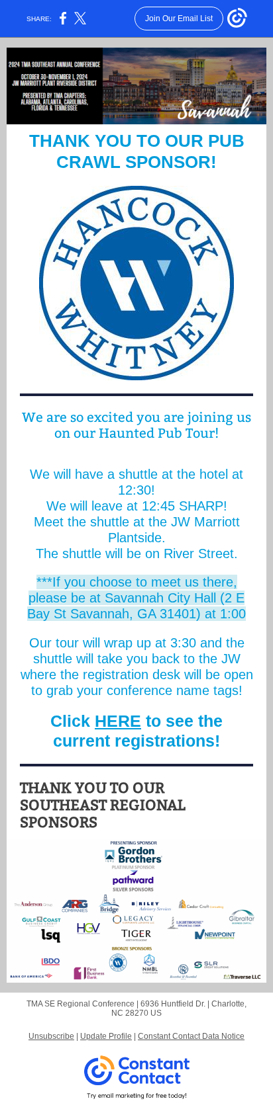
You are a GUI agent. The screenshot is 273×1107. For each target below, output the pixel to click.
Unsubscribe (51, 1036)
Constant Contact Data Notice (191, 1036)
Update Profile (106, 1036)
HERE (118, 721)
